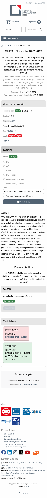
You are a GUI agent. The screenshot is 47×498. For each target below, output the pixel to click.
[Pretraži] (41, 29)
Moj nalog (32, 21)
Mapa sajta (7, 436)
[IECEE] (16, 421)
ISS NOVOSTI (9, 434)
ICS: (5, 131)
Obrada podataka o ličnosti (13, 439)
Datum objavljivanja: (18, 92)
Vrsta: (5, 126)
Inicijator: (6, 116)
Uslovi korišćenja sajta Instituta (15, 441)
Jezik (5, 187)
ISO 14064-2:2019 (28, 384)
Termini (6, 140)
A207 (12, 120)
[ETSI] (6, 421)
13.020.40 (11, 130)
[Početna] (2, 46)
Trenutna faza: (8, 111)
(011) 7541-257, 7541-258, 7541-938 (20, 468)
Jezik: (5, 136)
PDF (8, 161)
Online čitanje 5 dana (15, 179)
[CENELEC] (36, 411)
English (29, 3)
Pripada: (6, 121)
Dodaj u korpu (24, 201)
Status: (6, 156)
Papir (8, 170)
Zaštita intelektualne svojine (13, 444)
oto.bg (28, 486)
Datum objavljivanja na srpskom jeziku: (18, 95)
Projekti (8, 46)
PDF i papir (11, 174)
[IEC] (16, 411)
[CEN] (26, 411)
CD (7, 166)
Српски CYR (40, 3)
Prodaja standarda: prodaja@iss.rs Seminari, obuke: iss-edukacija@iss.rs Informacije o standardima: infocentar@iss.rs (23, 473)
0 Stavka (15, 21)
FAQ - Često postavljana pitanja (15, 447)
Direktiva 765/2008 (9, 308)
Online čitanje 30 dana (16, 183)
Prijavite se (24, 493)
